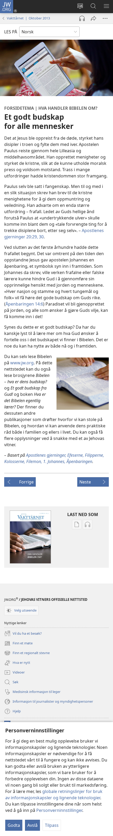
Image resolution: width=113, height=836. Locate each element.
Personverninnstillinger (59, 810)
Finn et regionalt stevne (27, 653)
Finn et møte (18, 643)
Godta (14, 825)
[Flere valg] (105, 18)
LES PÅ (10, 32)
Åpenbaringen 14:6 (24, 304)
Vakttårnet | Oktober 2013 (28, 18)
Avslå (32, 825)
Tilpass (52, 825)
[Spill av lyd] (82, 18)
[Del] (93, 18)
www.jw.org (22, 363)
